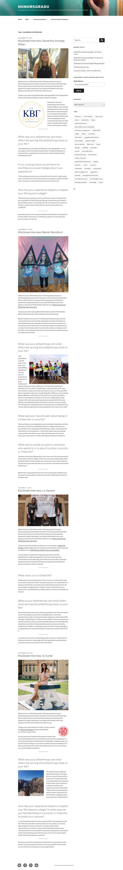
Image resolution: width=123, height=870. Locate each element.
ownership (93, 147)
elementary (78, 137)
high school (90, 144)
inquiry (98, 144)
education (92, 134)
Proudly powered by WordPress (64, 865)
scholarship (78, 168)
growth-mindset (90, 141)
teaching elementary (81, 179)
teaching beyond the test (90, 175)
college (77, 134)
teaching (77, 175)
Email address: (78, 81)
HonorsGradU (33, 7)
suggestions (94, 172)
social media (97, 168)
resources (93, 165)
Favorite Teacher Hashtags (59, 19)
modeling (85, 147)
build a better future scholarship (84, 127)
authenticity (85, 120)
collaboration (96, 130)
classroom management (82, 130)
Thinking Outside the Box (81, 67)
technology (92, 182)
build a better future (81, 123)
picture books (92, 154)
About (20, 19)
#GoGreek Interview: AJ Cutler (35, 655)
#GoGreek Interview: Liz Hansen (36, 490)
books (93, 120)
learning (77, 147)
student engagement (81, 172)
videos (101, 182)
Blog (26, 19)
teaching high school (96, 179)
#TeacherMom (88, 116)
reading (95, 161)
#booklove (78, 116)
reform (85, 165)
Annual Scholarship (39, 19)
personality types (87, 151)
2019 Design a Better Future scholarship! (44, 550)
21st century (99, 116)
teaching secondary (81, 182)
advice (77, 120)
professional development (83, 161)
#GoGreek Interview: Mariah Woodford (40, 232)
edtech (84, 134)
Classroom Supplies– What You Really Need (87, 70)
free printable (79, 141)
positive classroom (80, 158)
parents (77, 151)
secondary (87, 168)
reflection (78, 165)
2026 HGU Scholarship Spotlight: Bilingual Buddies (89, 63)
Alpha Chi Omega (27, 730)
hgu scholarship (79, 144)
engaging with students (91, 137)
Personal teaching (80, 154)
